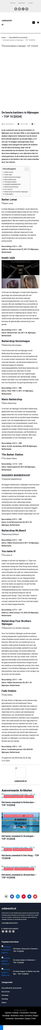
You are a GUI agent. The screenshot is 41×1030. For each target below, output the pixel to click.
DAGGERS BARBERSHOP (12, 184)
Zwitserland (24, 1013)
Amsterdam (9, 869)
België (35, 1016)
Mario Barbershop (10, 179)
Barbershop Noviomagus (12, 177)
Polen (33, 1019)
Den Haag (8, 849)
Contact (30, 3)
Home (4, 37)
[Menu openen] (33, 22)
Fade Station (9, 194)
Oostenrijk (9, 1019)
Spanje (27, 1019)
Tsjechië (8, 1013)
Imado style (8, 174)
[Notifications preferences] (1, 1027)
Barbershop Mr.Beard (11, 187)
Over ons (12, 3)
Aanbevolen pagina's (10, 929)
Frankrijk (15, 1013)
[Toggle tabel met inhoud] (25, 169)
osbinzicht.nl (10, 124)
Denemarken (19, 1019)
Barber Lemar (8, 172)
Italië (21, 1016)
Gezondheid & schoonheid (18, 37)
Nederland (14, 1016)
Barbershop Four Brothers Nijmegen (16, 192)
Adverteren (21, 3)
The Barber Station (10, 182)
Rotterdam (29, 796)
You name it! (8, 189)
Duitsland (28, 1016)
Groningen (29, 816)
